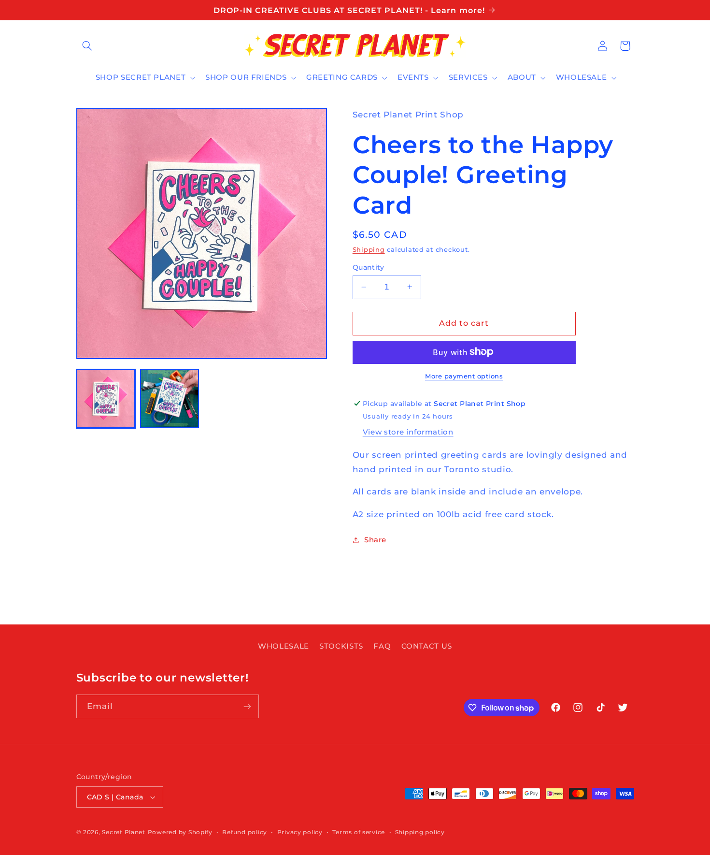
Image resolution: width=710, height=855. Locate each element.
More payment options (464, 375)
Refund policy (244, 832)
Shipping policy (420, 832)
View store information (408, 431)
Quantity (368, 267)
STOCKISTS (341, 646)
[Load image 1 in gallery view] (105, 398)
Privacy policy (300, 832)
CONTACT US (426, 646)
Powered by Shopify (180, 832)
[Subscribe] (247, 706)
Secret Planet (123, 832)
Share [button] (375, 539)
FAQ (382, 646)
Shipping (369, 249)
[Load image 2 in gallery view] (169, 398)
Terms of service (358, 832)
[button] (87, 46)
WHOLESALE (283, 646)
